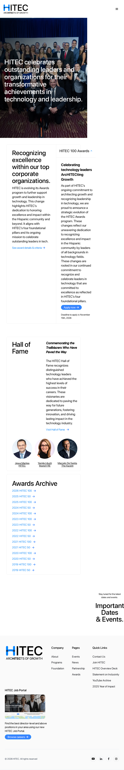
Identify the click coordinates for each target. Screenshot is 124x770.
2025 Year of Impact (104, 686)
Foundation (57, 668)
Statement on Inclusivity (106, 674)
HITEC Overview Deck (105, 668)
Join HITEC (99, 662)
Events (76, 656)
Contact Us (99, 656)
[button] (117, 9)
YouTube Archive (102, 680)
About (54, 656)
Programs (56, 662)
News (75, 662)
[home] (32, 9)
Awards (76, 674)
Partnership (78, 668)
